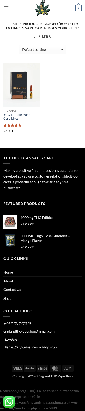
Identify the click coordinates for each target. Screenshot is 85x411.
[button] (6, 7)
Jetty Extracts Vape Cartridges (16, 117)
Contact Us (12, 289)
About (8, 281)
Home (12, 23)
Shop (7, 298)
